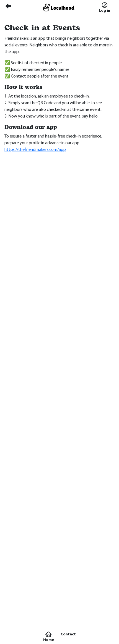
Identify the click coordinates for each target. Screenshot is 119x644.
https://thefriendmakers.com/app (35, 150)
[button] (48, 636)
